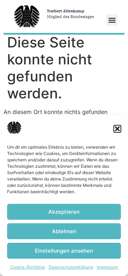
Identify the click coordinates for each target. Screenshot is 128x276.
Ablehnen (64, 231)
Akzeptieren (64, 211)
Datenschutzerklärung (71, 267)
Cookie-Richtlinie (27, 267)
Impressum (107, 267)
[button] (117, 128)
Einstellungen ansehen (64, 250)
